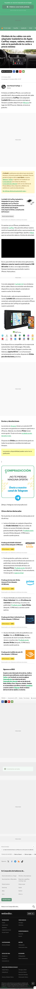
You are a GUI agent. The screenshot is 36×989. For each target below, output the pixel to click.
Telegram (5, 179)
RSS (18, 861)
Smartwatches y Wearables (9, 879)
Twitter (17, 71)
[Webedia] (6, 914)
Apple (20, 887)
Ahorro (21, 894)
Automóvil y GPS (12, 698)
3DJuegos (21, 922)
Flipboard (20, 71)
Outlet (30, 28)
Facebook (14, 71)
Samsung (4, 887)
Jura (3, 894)
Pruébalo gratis (28, 530)
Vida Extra (21, 925)
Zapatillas (15, 28)
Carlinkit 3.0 (19, 284)
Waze (32, 233)
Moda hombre (6, 884)
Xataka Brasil (5, 972)
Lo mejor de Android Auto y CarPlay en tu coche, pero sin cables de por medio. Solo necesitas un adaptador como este (19, 849)
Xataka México (5, 969)
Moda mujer (22, 884)
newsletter (29, 685)
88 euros (26, 103)
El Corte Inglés (7, 28)
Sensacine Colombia (23, 974)
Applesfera (4, 927)
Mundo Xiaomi (5, 932)
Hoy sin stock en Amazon (7, 216)
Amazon (13, 426)
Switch (20, 891)
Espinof (20, 936)
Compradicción (7, 181)
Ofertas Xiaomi (18, 854)
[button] (14, 86)
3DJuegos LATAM (23, 969)
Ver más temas (6, 899)
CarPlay (11, 228)
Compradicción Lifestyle (10, 183)
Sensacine (21, 933)
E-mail (23, 71)
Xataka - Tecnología (24, 698)
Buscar (33, 906)
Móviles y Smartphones (25, 876)
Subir (29, 913)
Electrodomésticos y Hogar (9, 876)
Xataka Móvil (5, 925)
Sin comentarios (7, 71)
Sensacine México (23, 972)
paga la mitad (18, 573)
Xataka (3, 922)
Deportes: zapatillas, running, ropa (24, 880)
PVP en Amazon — (8, 549)
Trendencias (5, 956)
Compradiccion (5, 961)
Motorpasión (22, 945)
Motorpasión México (23, 977)
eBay (3, 891)
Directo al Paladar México (8, 977)
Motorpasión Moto (23, 947)
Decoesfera (4, 958)
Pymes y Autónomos (23, 958)
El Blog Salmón (22, 956)
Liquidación (23, 28)
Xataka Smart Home (6, 930)
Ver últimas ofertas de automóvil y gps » (14, 191)
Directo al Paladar (6, 945)
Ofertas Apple (28, 854)
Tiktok (22, 861)
